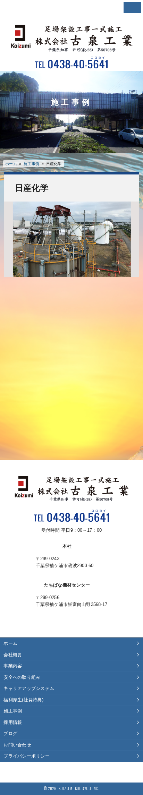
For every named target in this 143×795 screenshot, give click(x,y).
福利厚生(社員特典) (23, 699)
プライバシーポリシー (26, 756)
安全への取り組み (21, 677)
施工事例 (12, 710)
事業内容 (12, 665)
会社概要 (12, 654)
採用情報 (12, 722)
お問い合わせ (17, 744)
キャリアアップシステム (28, 688)
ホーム (11, 164)
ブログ (10, 733)
